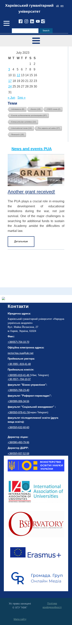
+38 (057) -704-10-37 (19, 379)
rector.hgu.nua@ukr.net (20, 353)
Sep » (21, 97)
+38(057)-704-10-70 (18, 342)
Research (17, 134)
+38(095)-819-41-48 (19, 375)
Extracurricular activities (23, 122)
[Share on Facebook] (3, 299)
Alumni (36, 109)
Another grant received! (31, 191)
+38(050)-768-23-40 (18, 390)
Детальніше (21, 241)
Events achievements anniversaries (29, 115)
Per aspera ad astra (49, 128)
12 (18, 75)
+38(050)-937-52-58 (18, 453)
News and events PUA (32, 149)
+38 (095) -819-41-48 (19, 364)
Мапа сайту (20, 619)
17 (10, 81)
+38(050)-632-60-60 (18, 427)
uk (57, 5)
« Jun (11, 97)
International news (21, 128)
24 (10, 86)
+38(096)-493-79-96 (18, 442)
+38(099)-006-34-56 (18, 401)
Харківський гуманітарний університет (29, 8)
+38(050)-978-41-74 (18, 412)
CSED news (53, 109)
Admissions (17, 109)
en (62, 5)
